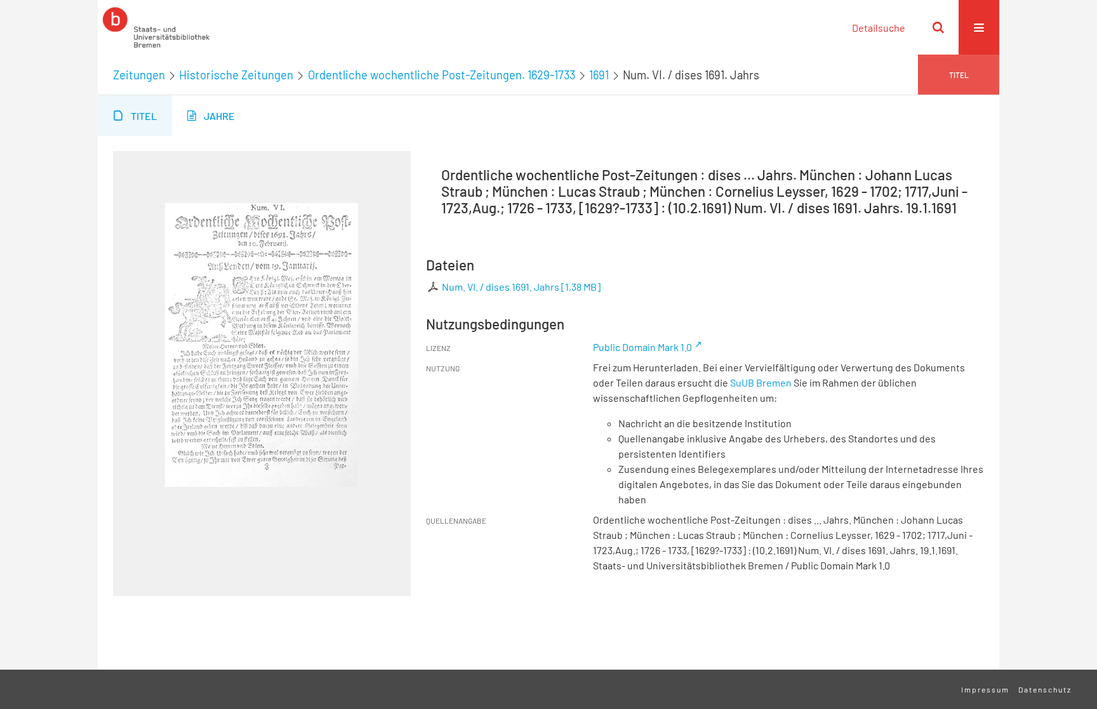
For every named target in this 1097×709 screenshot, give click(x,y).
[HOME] (156, 27)
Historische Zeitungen (236, 75)
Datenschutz (1045, 689)
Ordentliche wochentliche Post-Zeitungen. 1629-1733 (441, 75)
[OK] (938, 27)
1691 (599, 75)
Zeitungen (139, 75)
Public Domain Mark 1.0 (642, 347)
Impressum (985, 689)
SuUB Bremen (761, 382)
